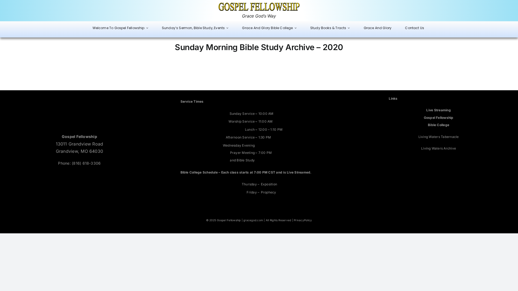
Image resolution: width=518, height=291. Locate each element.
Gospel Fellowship (439, 118)
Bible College (438, 125)
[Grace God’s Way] (259, 5)
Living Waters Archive (438, 148)
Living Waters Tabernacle (438, 137)
